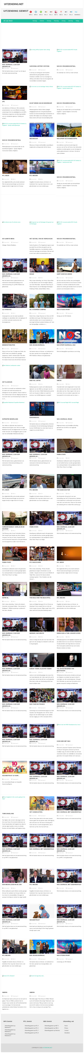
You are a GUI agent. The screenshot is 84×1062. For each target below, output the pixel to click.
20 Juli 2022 (6, 68)
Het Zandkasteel (36, 812)
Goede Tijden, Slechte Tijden (40, 668)
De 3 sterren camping (38, 309)
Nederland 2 (43, 142)
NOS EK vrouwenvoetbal (66, 66)
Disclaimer (67, 1032)
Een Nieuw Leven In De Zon (12, 884)
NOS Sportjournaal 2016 (66, 345)
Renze (32, 274)
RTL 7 (68, 458)
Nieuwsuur (34, 138)
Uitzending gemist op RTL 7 (32, 1030)
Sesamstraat (35, 920)
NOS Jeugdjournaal (37, 345)
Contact (66, 1030)
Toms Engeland (8, 813)
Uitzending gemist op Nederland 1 (10, 1026)
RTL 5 (14, 313)
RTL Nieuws (34, 175)
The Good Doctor (63, 490)
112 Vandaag (6, 309)
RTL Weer (5, 175)
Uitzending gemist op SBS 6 (51, 1028)
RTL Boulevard (35, 562)
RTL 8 (41, 601)
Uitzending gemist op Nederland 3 (10, 1034)
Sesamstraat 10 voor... (10, 775)
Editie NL (5, 597)
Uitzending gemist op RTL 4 (32, 1025)
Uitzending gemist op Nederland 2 (10, 1030)
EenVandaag (34, 417)
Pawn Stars (61, 454)
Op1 (3, 101)
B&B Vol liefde (35, 380)
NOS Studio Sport (63, 309)
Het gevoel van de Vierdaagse (41, 238)
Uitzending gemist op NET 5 (52, 1025)
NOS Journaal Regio (64, 419)
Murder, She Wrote (37, 633)
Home (66, 1025)
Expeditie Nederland (10, 419)
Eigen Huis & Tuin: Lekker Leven (68, 633)
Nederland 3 (15, 385)
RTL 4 (14, 179)
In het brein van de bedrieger (41, 103)
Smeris (4, 992)
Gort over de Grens (64, 274)
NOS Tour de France (37, 704)
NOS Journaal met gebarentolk (69, 812)
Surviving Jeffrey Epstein (39, 66)
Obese (59, 380)
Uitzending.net (47, 1047)
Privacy (66, 1028)
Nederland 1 (15, 68)
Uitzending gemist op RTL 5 (32, 1028)
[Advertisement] (42, 35)
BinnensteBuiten (8, 345)
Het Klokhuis (7, 382)
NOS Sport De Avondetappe (67, 138)
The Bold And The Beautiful (40, 597)
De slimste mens (8, 238)
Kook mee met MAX (63, 741)
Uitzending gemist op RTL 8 (32, 1032)
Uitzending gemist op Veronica (52, 1030)
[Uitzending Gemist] (13, 4)
